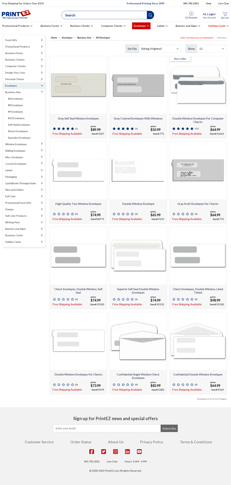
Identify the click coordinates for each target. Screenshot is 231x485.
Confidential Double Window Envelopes (198, 374)
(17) (197, 128)
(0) (76, 214)
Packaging (11, 176)
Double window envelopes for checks (78, 374)
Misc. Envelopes (14, 157)
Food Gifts (11, 40)
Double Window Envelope (138, 203)
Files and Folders (14, 189)
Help (208, 3)
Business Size (13, 92)
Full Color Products (16, 215)
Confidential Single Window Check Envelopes (138, 376)
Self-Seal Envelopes (19, 124)
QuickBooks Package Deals (20, 183)
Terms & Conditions (196, 442)
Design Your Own (15, 72)
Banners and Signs (186, 25)
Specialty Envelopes (19, 137)
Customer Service (39, 442)
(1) (76, 128)
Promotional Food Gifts (18, 202)
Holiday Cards (217, 25)
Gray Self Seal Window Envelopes (78, 118)
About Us (115, 442)
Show (191, 48)
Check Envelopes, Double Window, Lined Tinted (198, 290)
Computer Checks (112, 25)
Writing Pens (12, 222)
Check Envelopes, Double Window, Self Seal (78, 290)
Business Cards (14, 235)
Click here (222, 37)
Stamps (9, 209)
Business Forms (50, 25)
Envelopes (140, 25)
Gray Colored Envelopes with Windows (138, 118)
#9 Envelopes (15, 111)
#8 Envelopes (15, 105)
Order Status (80, 442)
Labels (161, 25)
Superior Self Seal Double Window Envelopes (138, 290)
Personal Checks (14, 79)
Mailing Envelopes (15, 150)
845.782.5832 (191, 3)
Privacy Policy (151, 442)
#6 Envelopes (15, 98)
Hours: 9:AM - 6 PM (136, 461)
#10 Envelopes (16, 118)
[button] (150, 15)
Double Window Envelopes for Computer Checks (198, 120)
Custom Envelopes (16, 163)
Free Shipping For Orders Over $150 (23, 3)
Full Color (10, 196)
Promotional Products (15, 25)
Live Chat (223, 3)
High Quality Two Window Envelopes (78, 203)
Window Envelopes (16, 144)
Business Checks (80, 25)
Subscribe (169, 428)
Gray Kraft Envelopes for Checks (197, 203)
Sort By (132, 48)
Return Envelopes (18, 131)
